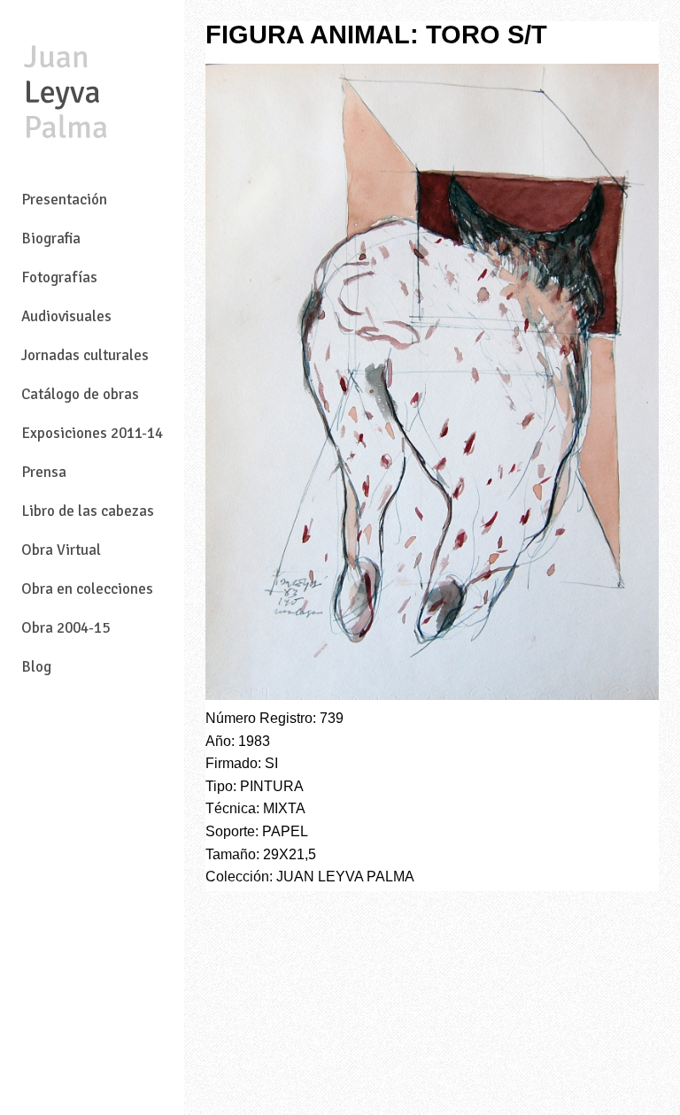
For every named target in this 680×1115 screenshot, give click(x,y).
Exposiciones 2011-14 (92, 433)
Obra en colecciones (87, 589)
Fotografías (59, 277)
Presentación (64, 199)
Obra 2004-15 (65, 628)
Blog (36, 666)
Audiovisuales (66, 316)
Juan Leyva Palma (65, 94)
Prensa (43, 472)
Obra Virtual (61, 550)
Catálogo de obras (80, 394)
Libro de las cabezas (87, 511)
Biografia (51, 238)
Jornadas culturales (85, 355)
